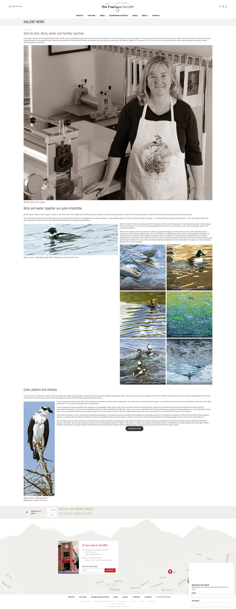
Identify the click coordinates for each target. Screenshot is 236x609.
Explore (91, 16)
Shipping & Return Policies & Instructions (104, 601)
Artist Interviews (63, 509)
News (135, 16)
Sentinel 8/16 (41, 498)
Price (102, 16)
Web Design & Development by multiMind (118, 606)
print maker (69, 513)
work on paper (87, 513)
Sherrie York (59, 38)
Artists (79, 16)
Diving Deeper (79, 509)
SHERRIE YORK (134, 429)
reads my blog (72, 396)
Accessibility (151, 601)
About (145, 16)
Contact (156, 16)
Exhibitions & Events (118, 16)
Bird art (61, 513)
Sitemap (142, 601)
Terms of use (133, 601)
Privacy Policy (122, 601)
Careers (136, 597)
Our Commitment (85, 601)
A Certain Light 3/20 (44, 257)
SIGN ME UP (110, 570)
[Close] (233, 563)
